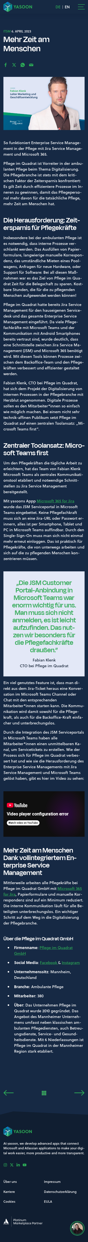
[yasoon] (17, 7)
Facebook (49, 962)
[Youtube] (26, 1165)
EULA (48, 1201)
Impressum (52, 1181)
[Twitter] (13, 1165)
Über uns (10, 1181)
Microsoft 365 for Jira (55, 501)
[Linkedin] (19, 1165)
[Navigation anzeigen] (81, 7)
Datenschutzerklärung (60, 1191)
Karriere (9, 1191)
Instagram (71, 962)
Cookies (9, 1201)
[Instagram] (6, 1165)
